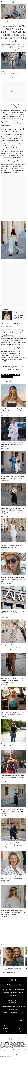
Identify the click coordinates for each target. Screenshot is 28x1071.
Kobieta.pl (20, 1020)
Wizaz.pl (20, 1028)
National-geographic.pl (6, 1031)
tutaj (10, 1056)
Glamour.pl (7, 1020)
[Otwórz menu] (1, 1)
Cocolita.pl (7, 1023)
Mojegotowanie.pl (6, 1028)
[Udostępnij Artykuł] (17, 77)
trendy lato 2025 (6, 377)
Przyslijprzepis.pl (20, 1023)
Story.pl (20, 1031)
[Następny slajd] (26, 956)
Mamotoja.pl (6, 1025)
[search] (25, 1)
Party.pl (6, 1017)
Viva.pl (20, 1025)
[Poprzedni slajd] (1, 956)
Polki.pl (20, 1017)
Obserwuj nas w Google (8, 77)
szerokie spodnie (6, 374)
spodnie (17, 374)
